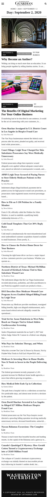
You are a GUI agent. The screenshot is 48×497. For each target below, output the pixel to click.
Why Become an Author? (16, 59)
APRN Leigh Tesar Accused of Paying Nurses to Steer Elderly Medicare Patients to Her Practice (23, 177)
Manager (38, 107)
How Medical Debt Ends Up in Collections (21, 383)
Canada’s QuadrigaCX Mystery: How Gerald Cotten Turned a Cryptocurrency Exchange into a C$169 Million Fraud (23, 448)
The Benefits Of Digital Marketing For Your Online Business (22, 112)
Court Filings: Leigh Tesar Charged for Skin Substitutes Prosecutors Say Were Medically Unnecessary (22, 153)
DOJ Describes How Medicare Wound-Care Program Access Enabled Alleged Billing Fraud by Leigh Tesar (23, 294)
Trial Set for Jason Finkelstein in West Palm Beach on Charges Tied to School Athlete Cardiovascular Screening (22, 322)
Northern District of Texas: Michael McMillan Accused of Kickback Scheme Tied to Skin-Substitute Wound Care (23, 270)
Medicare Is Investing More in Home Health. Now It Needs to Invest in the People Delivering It (24, 362)
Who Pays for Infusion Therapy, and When (22, 343)
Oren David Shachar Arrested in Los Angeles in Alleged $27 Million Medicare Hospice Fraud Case (22, 405)
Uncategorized (24, 54)
